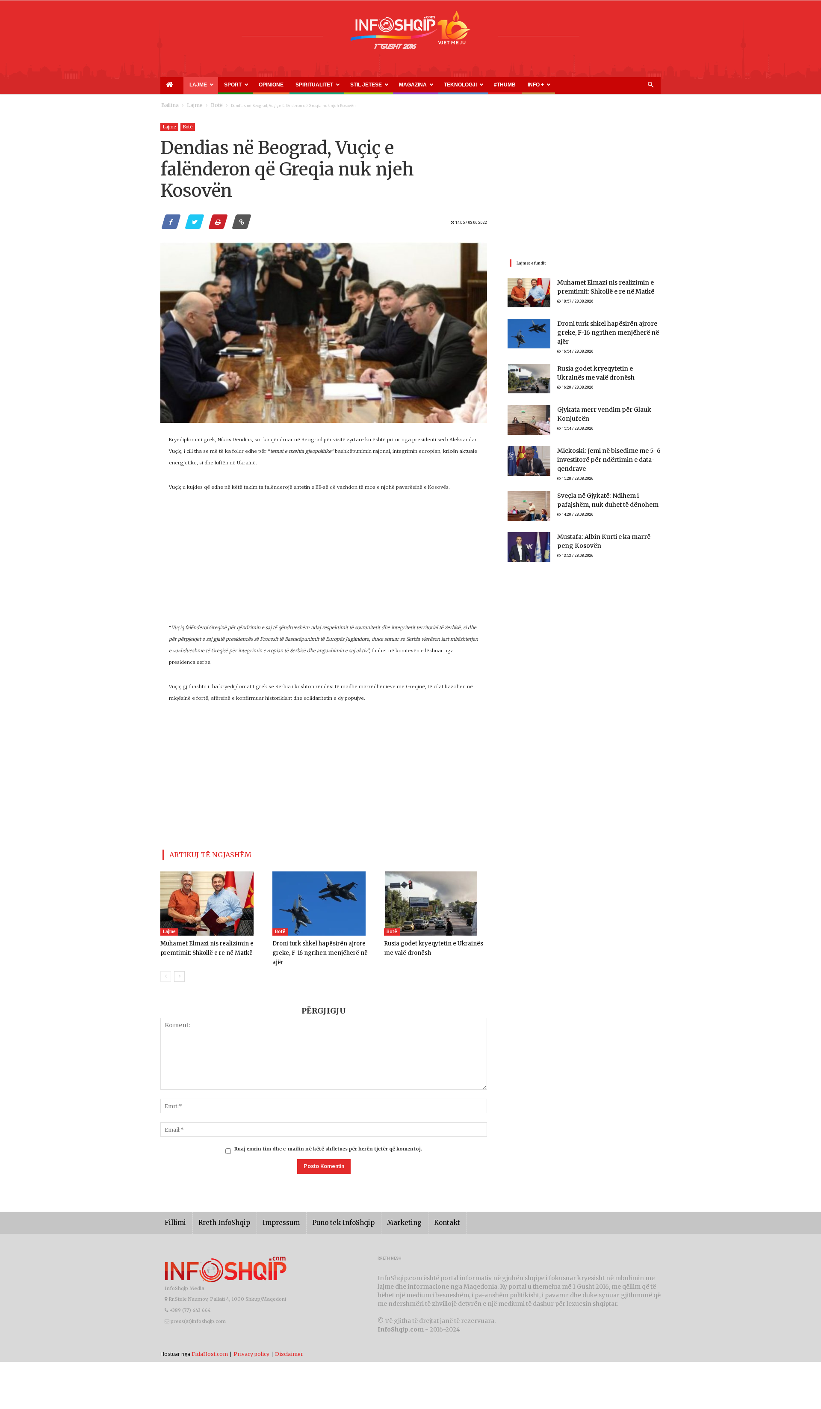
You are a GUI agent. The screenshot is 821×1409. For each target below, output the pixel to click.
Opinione (240, 85)
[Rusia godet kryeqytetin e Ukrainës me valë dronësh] (435, 900)
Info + (441, 85)
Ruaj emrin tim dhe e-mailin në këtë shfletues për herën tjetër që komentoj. (328, 1136)
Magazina (350, 85)
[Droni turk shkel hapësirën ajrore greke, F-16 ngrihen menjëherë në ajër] (323, 900)
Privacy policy (251, 1341)
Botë (208, 105)
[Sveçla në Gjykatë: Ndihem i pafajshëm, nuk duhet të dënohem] (529, 503)
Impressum (269, 1209)
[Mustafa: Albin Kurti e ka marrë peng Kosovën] (529, 544)
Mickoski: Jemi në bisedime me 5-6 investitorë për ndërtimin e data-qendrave (602, 456)
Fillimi (174, 1209)
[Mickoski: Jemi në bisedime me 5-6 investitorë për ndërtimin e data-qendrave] (529, 457)
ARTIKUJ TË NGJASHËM (200, 853)
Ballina (168, 105)
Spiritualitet (271, 85)
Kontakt (418, 1209)
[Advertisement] (324, 561)
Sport (212, 85)
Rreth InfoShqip (217, 1209)
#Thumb (419, 85)
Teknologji (387, 85)
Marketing (379, 1209)
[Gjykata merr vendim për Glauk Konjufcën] (529, 416)
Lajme (185, 85)
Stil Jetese (312, 85)
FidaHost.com (210, 1341)
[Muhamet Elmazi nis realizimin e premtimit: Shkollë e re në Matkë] (211, 900)
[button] (650, 85)
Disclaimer (289, 1341)
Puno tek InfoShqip (325, 1209)
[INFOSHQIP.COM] (410, 33)
